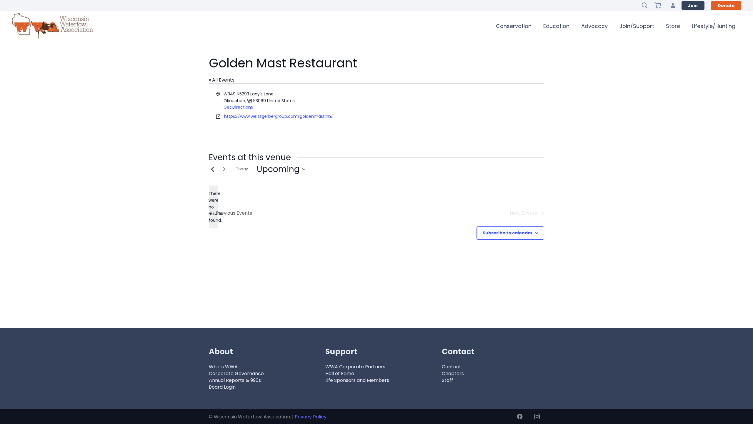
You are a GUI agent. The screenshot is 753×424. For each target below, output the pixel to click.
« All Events (221, 80)
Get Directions (238, 107)
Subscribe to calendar (508, 233)
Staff (447, 380)
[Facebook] (519, 416)
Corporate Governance (236, 373)
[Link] (673, 5)
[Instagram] (536, 416)
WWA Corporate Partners (355, 366)
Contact (451, 366)
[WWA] (52, 26)
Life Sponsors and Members (357, 380)
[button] (644, 6)
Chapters (453, 373)
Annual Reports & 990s (235, 380)
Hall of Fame (339, 373)
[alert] (213, 207)
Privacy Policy (310, 416)
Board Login (222, 387)
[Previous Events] (212, 169)
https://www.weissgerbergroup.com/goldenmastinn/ (278, 116)
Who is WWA (223, 366)
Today (242, 168)
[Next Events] (223, 169)
